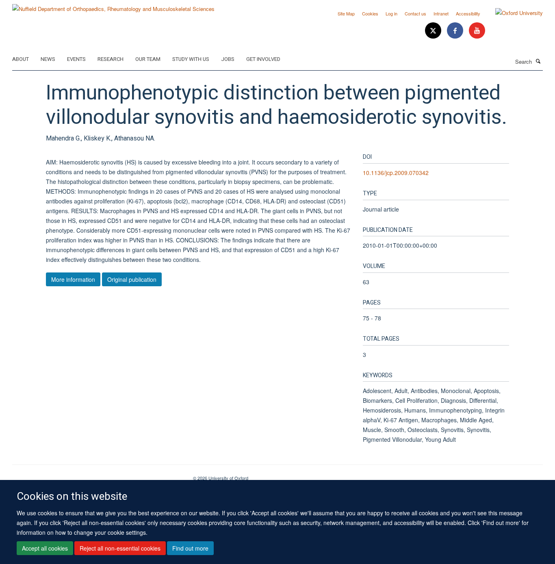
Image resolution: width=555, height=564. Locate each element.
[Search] (538, 60)
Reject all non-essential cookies (120, 548)
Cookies (370, 13)
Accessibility (468, 13)
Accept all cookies (45, 548)
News (48, 59)
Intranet (441, 13)
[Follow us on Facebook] (456, 31)
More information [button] (73, 279)
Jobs (227, 59)
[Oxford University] (513, 13)
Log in (391, 13)
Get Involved (263, 59)
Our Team (147, 59)
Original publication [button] (131, 279)
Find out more (190, 548)
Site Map (346, 13)
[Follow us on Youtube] (477, 31)
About (20, 59)
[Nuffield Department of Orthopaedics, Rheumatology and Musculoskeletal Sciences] (113, 6)
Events (76, 59)
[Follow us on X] (434, 31)
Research (111, 59)
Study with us (190, 59)
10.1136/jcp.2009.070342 (396, 173)
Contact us (415, 13)
